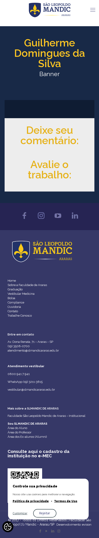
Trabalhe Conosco (20, 315)
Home (12, 280)
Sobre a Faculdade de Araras (27, 285)
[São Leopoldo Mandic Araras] (49, 9)
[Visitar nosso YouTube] (58, 220)
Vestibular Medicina (21, 293)
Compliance (16, 302)
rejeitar (44, 513)
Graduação (15, 289)
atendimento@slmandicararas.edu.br (33, 350)
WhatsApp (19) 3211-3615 (25, 381)
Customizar (20, 513)
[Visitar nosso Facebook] (24, 220)
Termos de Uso (65, 501)
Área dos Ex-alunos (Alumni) (27, 436)
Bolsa (11, 298)
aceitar (23, 525)
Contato (13, 311)
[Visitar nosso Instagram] (41, 220)
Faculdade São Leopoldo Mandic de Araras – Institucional (46, 416)
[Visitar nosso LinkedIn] (75, 220)
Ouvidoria (14, 307)
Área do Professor (20, 432)
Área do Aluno (17, 428)
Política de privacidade (31, 501)
